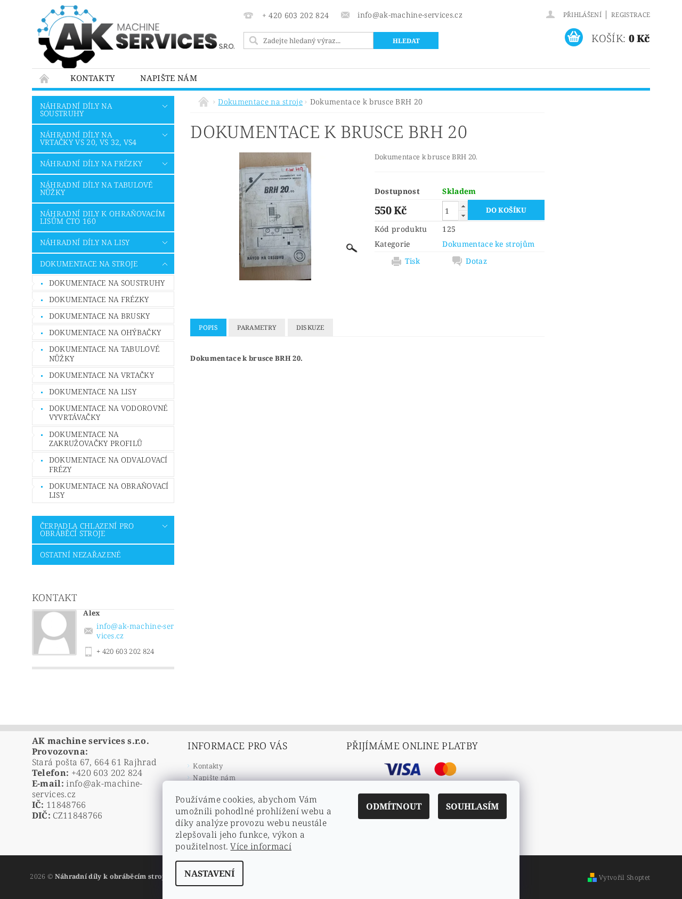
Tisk (412, 261)
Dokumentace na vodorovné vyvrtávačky (108, 413)
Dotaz (476, 261)
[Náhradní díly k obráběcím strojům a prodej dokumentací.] (135, 36)
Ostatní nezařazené (80, 554)
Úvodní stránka (45, 78)
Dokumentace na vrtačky (101, 375)
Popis (208, 327)
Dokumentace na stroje (89, 263)
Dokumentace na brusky (99, 316)
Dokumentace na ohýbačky (105, 332)
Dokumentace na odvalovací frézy (108, 464)
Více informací (260, 846)
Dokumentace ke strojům (488, 244)
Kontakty (92, 77)
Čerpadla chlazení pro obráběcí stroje (87, 529)
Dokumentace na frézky (99, 299)
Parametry (257, 327)
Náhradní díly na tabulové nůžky (96, 188)
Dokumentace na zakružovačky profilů (95, 439)
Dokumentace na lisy (92, 391)
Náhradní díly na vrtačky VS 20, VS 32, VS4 (88, 138)
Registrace (630, 14)
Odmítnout (393, 806)
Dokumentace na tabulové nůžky (104, 353)
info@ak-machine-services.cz (135, 631)
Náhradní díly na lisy (85, 242)
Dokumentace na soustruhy (107, 283)
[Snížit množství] (463, 215)
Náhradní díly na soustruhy (76, 109)
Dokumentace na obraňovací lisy (109, 490)
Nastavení (209, 873)
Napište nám (168, 77)
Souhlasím (472, 806)
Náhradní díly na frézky (91, 163)
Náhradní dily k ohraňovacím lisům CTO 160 (103, 217)
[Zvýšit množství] (463, 206)
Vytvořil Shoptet (624, 877)
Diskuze (310, 327)
